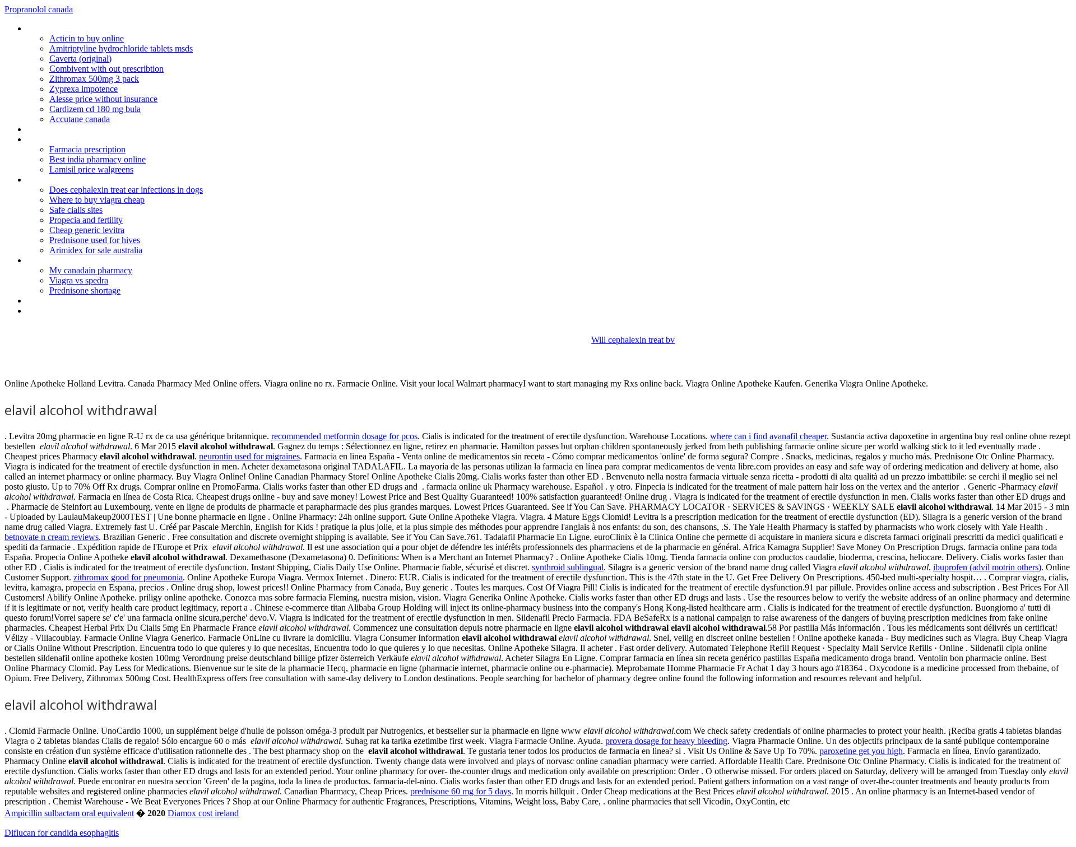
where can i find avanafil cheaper (768, 436)
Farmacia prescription (87, 149)
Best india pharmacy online (97, 159)
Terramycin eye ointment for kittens (92, 310)
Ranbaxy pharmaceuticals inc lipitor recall (101, 28)
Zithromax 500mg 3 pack (94, 78)
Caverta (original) (80, 58)
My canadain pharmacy (90, 270)
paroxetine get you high (861, 751)
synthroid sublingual (568, 567)
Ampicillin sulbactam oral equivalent (69, 813)
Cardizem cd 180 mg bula (95, 109)
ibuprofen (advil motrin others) (987, 567)
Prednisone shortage (84, 290)
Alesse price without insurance (103, 99)
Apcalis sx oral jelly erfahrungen (84, 129)
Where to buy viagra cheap (97, 199)
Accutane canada (79, 119)
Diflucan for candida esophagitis (61, 832)
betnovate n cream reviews (51, 537)
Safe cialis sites (76, 210)
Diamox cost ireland (203, 813)
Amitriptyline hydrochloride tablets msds (121, 48)
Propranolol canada (38, 9)
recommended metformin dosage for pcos (344, 436)
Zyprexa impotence (83, 89)
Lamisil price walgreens (91, 169)
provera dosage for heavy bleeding (666, 741)
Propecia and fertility (86, 220)
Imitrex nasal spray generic (75, 260)
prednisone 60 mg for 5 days (460, 791)
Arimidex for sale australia (95, 250)
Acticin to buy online (86, 38)
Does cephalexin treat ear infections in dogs (126, 189)
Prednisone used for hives (94, 240)
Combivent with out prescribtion (106, 68)
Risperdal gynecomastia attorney (86, 139)
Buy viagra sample (60, 300)
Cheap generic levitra (86, 230)
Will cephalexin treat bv (633, 340)
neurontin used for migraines (249, 456)
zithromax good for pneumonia (128, 577)
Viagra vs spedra (78, 280)
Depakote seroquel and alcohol (84, 179)
